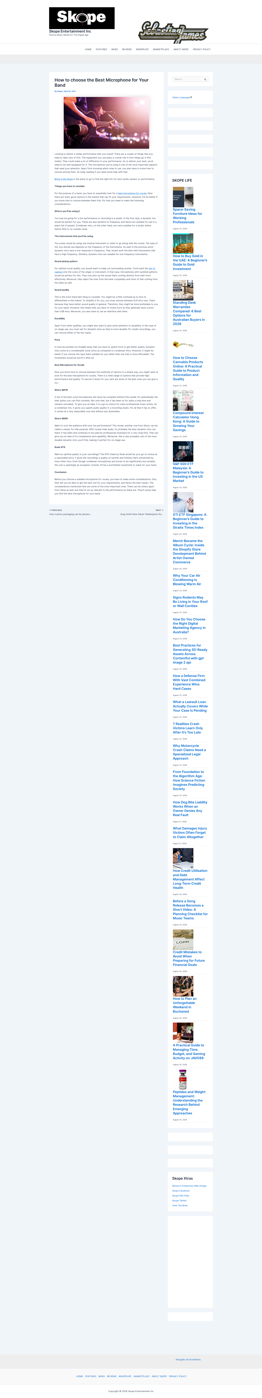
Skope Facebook (181, 1190)
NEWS (101, 1376)
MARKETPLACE (142, 1376)
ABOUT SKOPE (159, 1376)
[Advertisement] (192, 1260)
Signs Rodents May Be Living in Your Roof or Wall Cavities (190, 601)
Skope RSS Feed (180, 1195)
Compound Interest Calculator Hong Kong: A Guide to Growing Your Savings (188, 420)
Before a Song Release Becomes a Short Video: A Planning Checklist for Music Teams (190, 908)
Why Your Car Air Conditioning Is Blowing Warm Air (187, 579)
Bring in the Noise (64, 178)
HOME (79, 1376)
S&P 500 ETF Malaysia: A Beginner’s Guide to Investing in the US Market (188, 471)
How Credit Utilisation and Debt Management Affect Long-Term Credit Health (190, 878)
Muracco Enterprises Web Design (189, 1185)
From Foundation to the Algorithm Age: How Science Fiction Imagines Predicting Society (189, 779)
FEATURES (90, 1376)
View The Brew (180, 1204)
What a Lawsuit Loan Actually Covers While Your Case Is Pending (190, 705)
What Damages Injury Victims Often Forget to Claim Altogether (190, 832)
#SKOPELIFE (125, 1376)
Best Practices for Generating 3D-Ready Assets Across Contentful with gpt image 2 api (190, 653)
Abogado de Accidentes (188, 1359)
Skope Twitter (179, 1199)
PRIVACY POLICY (178, 1376)
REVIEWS (112, 1376)
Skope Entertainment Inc (70, 31)
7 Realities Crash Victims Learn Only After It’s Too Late (188, 727)
